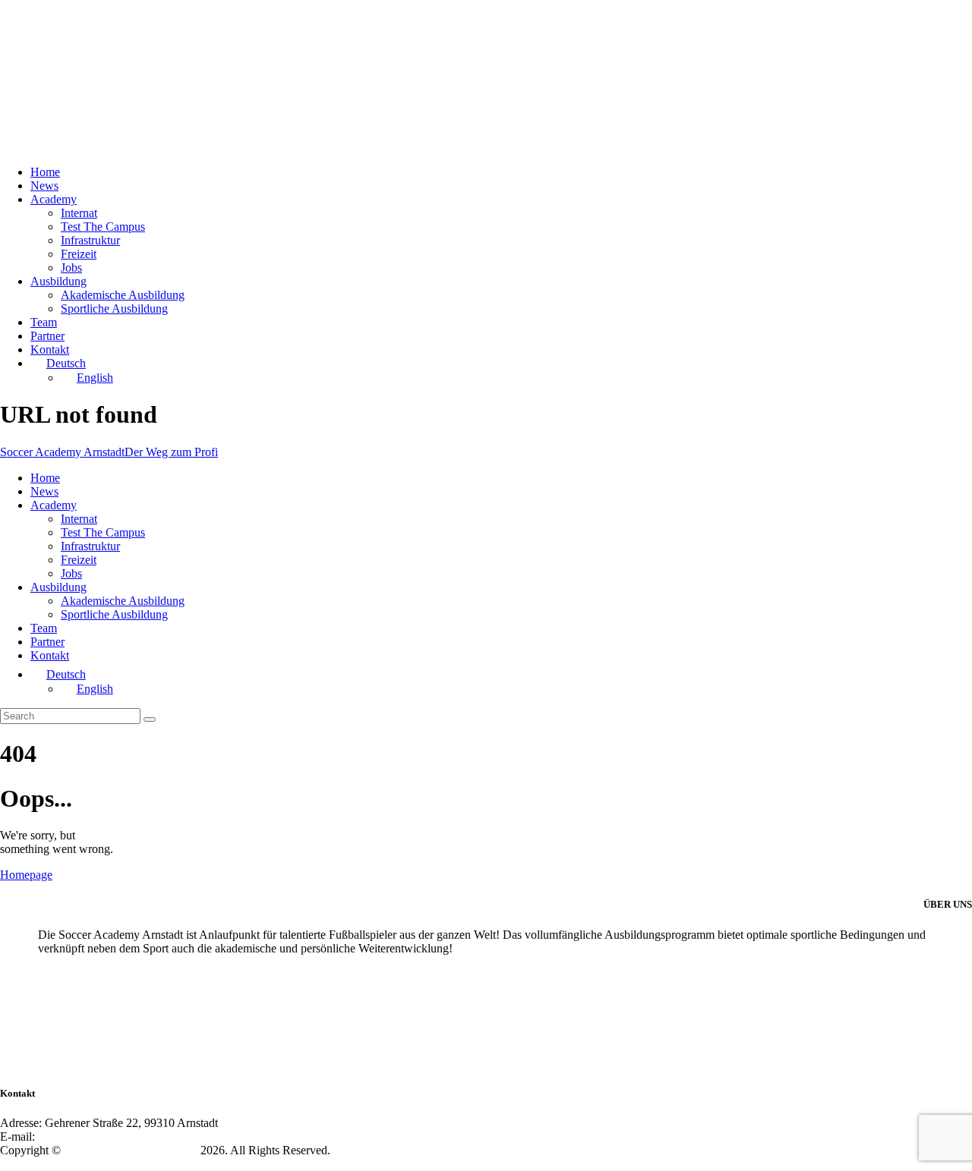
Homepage (26, 874)
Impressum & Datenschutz (68, 1163)
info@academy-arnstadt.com (112, 1136)
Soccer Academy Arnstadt (130, 1150)
